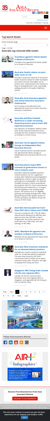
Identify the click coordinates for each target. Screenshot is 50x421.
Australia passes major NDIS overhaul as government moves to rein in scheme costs (31, 167)
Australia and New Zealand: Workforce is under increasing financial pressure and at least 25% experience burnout (31, 122)
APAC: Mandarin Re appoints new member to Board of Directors (30, 232)
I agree (24, 417)
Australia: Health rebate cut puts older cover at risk (30, 73)
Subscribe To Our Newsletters (25, 398)
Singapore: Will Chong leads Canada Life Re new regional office (31, 271)
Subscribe (29, 23)
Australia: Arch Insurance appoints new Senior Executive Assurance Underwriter (31, 100)
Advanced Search (42, 20)
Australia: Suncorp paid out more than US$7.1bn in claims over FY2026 (31, 209)
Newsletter (37, 23)
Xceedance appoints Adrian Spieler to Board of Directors (31, 58)
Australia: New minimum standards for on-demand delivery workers (31, 248)
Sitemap (45, 23)
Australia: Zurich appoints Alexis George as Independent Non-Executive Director (30, 145)
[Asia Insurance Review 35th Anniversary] (25, 8)
